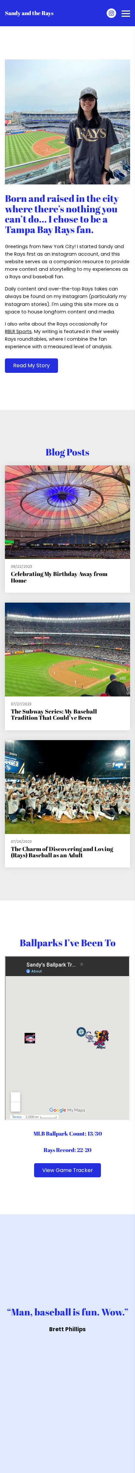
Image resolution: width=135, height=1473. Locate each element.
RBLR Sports (18, 331)
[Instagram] (111, 13)
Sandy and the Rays (29, 13)
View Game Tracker (67, 1170)
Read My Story (31, 365)
